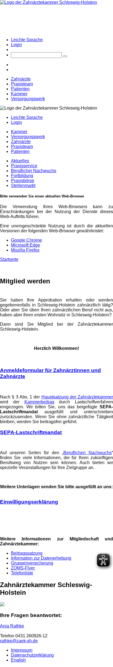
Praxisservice (24, 165)
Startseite (9, 259)
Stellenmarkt (23, 185)
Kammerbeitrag (39, 402)
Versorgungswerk (28, 98)
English (18, 660)
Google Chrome (26, 240)
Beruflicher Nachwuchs (33, 170)
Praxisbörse (22, 180)
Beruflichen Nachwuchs (87, 452)
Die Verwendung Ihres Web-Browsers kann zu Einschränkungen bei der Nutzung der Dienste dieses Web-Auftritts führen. (56, 211)
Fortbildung (22, 175)
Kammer (19, 93)
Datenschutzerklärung (32, 655)
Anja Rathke (12, 626)
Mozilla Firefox (25, 250)
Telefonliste (22, 573)
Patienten (20, 88)
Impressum (21, 650)
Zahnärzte (21, 79)
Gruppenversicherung (32, 563)
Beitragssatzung (27, 553)
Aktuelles (20, 160)
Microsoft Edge (25, 245)
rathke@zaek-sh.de (19, 640)
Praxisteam (22, 84)
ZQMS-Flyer (23, 568)
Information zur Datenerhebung (41, 558)
